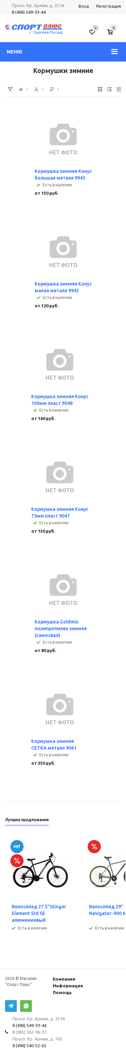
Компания (64, 979)
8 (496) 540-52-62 (29, 1045)
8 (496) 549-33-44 (29, 12)
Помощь (62, 992)
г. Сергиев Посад (46, 32)
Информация (68, 985)
